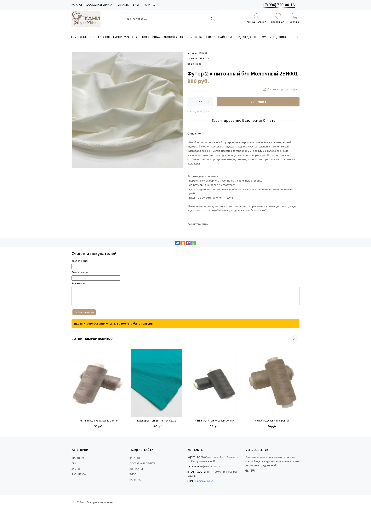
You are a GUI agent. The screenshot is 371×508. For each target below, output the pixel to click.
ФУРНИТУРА (78, 474)
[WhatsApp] (193, 243)
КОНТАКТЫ (122, 5)
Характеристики (198, 223)
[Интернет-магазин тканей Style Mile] (85, 19)
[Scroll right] (294, 338)
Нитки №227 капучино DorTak (272, 421)
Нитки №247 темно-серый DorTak (214, 421)
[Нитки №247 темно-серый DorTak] (214, 383)
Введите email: (80, 272)
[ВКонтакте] (177, 243)
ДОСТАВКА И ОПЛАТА (99, 5)
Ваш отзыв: (78, 283)
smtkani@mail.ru (204, 481)
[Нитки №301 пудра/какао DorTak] (98, 383)
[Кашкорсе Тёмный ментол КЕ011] (156, 383)
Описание (194, 133)
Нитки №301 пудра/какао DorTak (99, 421)
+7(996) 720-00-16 (279, 5)
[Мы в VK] (246, 470)
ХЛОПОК (76, 469)
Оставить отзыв (84, 312)
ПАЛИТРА (149, 5)
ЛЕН (73, 463)
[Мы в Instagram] (253, 470)
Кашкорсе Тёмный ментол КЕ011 (156, 421)
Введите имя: (79, 261)
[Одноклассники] (182, 243)
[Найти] (213, 19)
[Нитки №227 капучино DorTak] (272, 383)
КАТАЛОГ (77, 5)
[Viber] (188, 243)
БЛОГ (136, 5)
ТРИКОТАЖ (78, 458)
